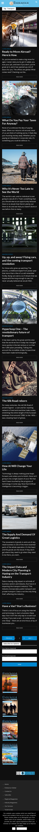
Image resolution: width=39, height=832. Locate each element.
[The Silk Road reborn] (19, 378)
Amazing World (7, 254)
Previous (9, 638)
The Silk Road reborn (14, 400)
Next (30, 638)
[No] (36, 821)
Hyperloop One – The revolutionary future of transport (16, 332)
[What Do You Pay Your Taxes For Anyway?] (19, 98)
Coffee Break (6, 49)
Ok (14, 828)
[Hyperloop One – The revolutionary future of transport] (19, 306)
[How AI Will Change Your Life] (19, 443)
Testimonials (9, 810)
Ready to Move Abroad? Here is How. (16, 53)
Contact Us (8, 791)
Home (7, 784)
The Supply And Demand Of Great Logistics (18, 536)
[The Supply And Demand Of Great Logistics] (19, 512)
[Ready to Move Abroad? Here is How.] (19, 29)
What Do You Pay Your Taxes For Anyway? (19, 122)
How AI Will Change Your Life (17, 467)
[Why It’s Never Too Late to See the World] (19, 166)
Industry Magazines (11, 803)
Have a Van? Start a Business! (19, 606)
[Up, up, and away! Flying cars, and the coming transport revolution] (19, 235)
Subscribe (8, 795)
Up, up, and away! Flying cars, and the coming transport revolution (19, 260)
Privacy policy (21, 828)
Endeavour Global (10, 788)
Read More (19, 77)
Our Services (9, 806)
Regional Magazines (11, 799)
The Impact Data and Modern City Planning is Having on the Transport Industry (16, 571)
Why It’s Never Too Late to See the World (17, 190)
